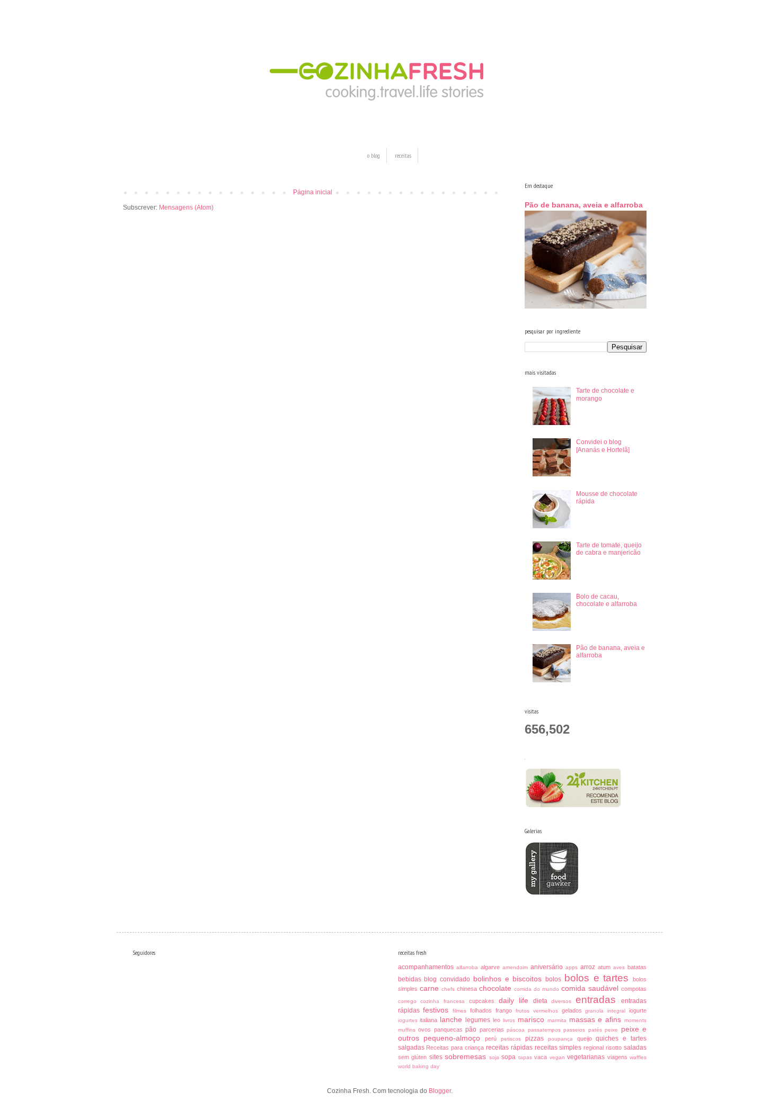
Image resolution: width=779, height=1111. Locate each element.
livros (509, 1020)
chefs (448, 989)
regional (593, 1047)
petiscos (511, 1039)
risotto (614, 1047)
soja (494, 1057)
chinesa (467, 989)
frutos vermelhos (537, 1011)
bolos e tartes (596, 977)
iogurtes (408, 1020)
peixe (611, 1030)
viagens (617, 1057)
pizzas (534, 1038)
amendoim (515, 967)
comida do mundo (536, 989)
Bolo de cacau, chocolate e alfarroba (606, 600)
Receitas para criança (455, 1047)
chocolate (495, 988)
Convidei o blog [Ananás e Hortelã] (603, 445)
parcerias (492, 1029)
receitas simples (558, 1047)
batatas (637, 967)
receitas (403, 155)
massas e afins (595, 1019)
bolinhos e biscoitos (507, 978)
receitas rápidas (509, 1047)
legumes (477, 1020)
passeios (574, 1030)
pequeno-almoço (451, 1038)
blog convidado (447, 979)
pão (470, 1029)
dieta (540, 1001)
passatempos (544, 1030)
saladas (635, 1047)
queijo (584, 1038)
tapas (525, 1057)
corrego (407, 1001)
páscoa (516, 1030)
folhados (481, 1010)
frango (503, 1010)
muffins (406, 1030)
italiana (428, 1020)
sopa (508, 1057)
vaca (540, 1057)
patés (595, 1030)
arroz (587, 967)
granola (594, 1011)
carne (429, 988)
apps (571, 967)
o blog (373, 155)
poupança (560, 1039)
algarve (490, 967)
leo (496, 1020)
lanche (451, 1019)
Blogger (440, 1091)
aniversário (546, 967)
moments (635, 1020)
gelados (572, 1010)
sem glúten (412, 1057)
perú (491, 1038)
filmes (459, 1011)
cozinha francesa (442, 1001)
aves (619, 967)
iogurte (638, 1010)
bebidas (409, 979)
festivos (435, 1010)
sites (435, 1057)
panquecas (448, 1029)
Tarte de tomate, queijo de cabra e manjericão (609, 548)
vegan (557, 1057)
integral (616, 1011)
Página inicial (312, 192)
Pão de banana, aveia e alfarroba (584, 205)
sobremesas (465, 1056)
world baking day (418, 1066)
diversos (561, 1001)
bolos (553, 979)
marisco (531, 1019)
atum (604, 967)
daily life (513, 1000)
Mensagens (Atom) (186, 207)
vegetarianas (586, 1057)
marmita (556, 1020)
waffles (638, 1057)
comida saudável (589, 988)
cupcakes (481, 1001)
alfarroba (467, 967)
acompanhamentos (426, 967)
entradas (596, 999)
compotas (634, 989)
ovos (424, 1029)
